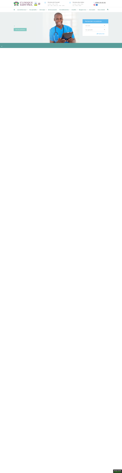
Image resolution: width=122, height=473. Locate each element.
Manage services (117, 470)
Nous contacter (101, 9)
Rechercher (101, 33)
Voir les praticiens (20, 29)
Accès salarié (92, 9)
